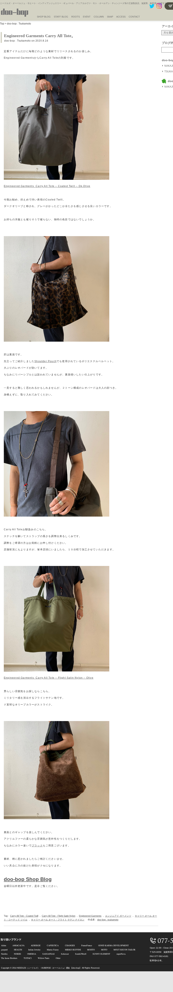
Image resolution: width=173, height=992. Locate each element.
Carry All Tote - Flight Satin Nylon (58, 916)
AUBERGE (36, 945)
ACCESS (121, 16)
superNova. (121, 953)
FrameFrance (86, 945)
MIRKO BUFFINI (73, 949)
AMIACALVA (18, 945)
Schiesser (65, 953)
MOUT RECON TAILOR (124, 949)
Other (58, 958)
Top (2, 23)
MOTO (104, 949)
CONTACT (134, 16)
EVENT (87, 16)
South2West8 (80, 953)
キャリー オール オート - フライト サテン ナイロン (57, 919)
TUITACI (27, 958)
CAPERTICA (53, 945)
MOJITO (91, 949)
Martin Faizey (53, 949)
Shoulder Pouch (45, 361)
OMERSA (31, 953)
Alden (3, 945)
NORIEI (17, 953)
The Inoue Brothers (9, 958)
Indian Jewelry (34, 949)
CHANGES (70, 945)
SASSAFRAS (48, 953)
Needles (4, 953)
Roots (75, 16)
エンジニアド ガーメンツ (118, 916)
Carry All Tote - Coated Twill (24, 916)
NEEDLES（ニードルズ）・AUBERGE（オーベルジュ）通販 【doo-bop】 (49, 968)
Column (99, 16)
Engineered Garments (90, 916)
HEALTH (18, 949)
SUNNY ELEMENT (101, 953)
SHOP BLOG (44, 16)
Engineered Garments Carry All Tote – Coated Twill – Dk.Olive (47, 186)
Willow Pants (43, 958)
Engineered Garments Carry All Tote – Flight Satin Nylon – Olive (48, 677)
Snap (110, 16)
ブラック (37, 845)
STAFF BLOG (61, 16)
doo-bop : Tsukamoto (19, 23)
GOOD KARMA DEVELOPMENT (113, 945)
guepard (4, 949)
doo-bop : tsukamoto (107, 919)
